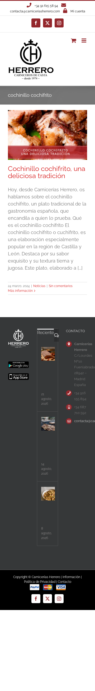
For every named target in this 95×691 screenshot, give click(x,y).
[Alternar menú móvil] (84, 40)
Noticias (39, 286)
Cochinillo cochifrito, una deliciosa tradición (46, 172)
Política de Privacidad (39, 582)
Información (71, 577)
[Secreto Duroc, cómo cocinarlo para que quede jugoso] (48, 424)
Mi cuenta (77, 11)
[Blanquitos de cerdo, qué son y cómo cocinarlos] (48, 354)
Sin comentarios (61, 286)
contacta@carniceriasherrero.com (35, 11)
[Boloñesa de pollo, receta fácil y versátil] (48, 494)
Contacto (64, 582)
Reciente (45, 332)
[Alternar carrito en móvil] (73, 40)
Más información (20, 291)
